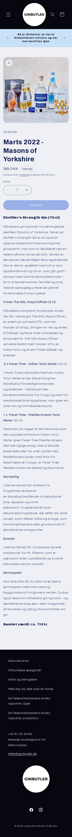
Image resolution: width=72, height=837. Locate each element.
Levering (24, 175)
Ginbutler (30, 826)
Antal (6, 181)
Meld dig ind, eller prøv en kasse (30, 689)
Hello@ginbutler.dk (22, 753)
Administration (18, 660)
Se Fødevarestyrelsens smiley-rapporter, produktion (29, 716)
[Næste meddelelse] (64, 37)
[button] (8, 14)
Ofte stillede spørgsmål (24, 670)
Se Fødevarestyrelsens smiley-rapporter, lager (29, 701)
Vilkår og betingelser (22, 679)
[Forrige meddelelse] (7, 37)
